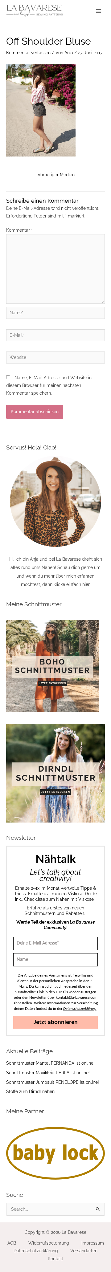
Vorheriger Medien (56, 174)
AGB (11, 1243)
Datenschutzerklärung (36, 1250)
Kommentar (19, 230)
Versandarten (83, 1250)
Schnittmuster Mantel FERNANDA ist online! (50, 1063)
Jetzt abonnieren (56, 1022)
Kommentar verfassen (28, 52)
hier (85, 584)
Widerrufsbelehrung (48, 1243)
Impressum (92, 1243)
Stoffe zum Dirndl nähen (30, 1091)
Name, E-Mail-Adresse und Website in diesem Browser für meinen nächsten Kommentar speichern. (49, 385)
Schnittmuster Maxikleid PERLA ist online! (48, 1072)
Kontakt (55, 1258)
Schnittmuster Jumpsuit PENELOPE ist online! (52, 1082)
